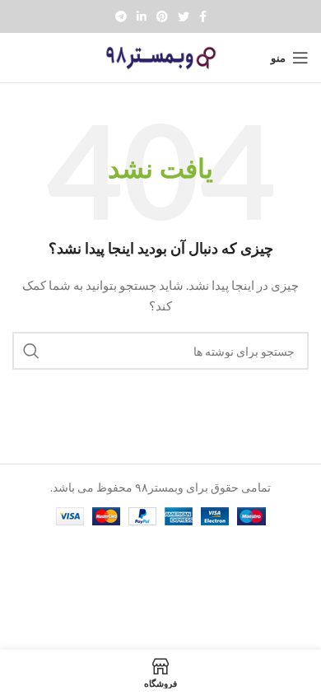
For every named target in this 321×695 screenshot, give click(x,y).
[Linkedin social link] (141, 16)
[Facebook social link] (203, 16)
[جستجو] (31, 351)
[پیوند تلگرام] (121, 16)
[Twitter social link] (183, 16)
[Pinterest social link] (162, 16)
